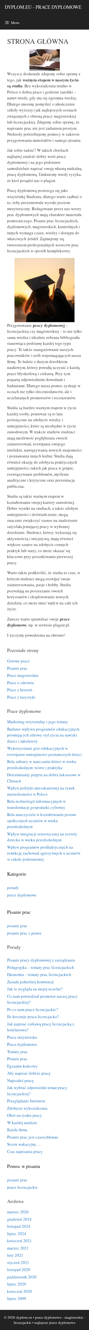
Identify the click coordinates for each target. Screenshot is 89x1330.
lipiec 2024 (16, 1233)
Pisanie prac (17, 668)
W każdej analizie (22, 1122)
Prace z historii (19, 689)
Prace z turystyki (21, 697)
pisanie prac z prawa (24, 933)
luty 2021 (15, 1255)
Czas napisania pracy (25, 1151)
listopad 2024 (18, 1226)
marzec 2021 (18, 1248)
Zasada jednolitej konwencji (30, 981)
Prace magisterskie (23, 675)
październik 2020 (22, 1277)
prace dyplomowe (22, 895)
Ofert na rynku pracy (24, 1115)
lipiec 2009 (16, 1298)
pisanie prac (17, 925)
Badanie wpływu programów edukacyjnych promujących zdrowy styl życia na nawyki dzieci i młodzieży (43, 735)
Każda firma (17, 1129)
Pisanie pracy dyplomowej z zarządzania (41, 960)
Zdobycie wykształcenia (27, 1108)
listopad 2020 (18, 1269)
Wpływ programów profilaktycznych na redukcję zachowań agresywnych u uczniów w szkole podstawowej (43, 853)
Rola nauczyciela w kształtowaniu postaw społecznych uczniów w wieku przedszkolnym (41, 820)
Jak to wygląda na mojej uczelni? (35, 989)
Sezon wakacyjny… (23, 1144)
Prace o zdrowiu (20, 682)
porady (13, 887)
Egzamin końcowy (22, 1066)
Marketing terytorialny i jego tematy (37, 721)
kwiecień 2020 (19, 1291)
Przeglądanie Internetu (26, 1101)
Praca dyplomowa (22, 1044)
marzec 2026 (18, 1212)
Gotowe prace (18, 661)
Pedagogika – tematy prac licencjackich (40, 967)
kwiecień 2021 (19, 1240)
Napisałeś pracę (20, 1080)
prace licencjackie (22, 1187)
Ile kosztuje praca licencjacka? (33, 1016)
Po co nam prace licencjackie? (32, 1009)
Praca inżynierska (22, 1037)
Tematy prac (17, 1051)
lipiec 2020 (16, 1284)
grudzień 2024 (19, 1219)
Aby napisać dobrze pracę (29, 1073)
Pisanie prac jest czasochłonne (32, 1137)
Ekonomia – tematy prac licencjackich (39, 974)
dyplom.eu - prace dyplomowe (43, 7)
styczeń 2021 (18, 1262)
